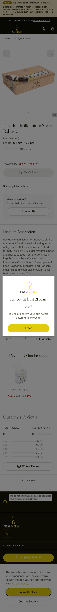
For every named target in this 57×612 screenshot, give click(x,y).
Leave (28, 338)
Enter (28, 328)
